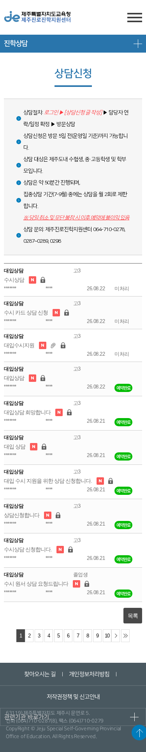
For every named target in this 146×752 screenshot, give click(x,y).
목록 (133, 616)
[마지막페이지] (125, 635)
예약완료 (123, 388)
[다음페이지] (115, 635)
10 (107, 636)
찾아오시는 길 (40, 674)
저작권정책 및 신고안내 (72, 697)
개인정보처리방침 (89, 674)
